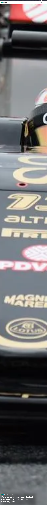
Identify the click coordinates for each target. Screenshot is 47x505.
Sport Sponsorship (33, 503)
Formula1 (20, 503)
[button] (44, 2)
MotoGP (23, 503)
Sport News (27, 503)
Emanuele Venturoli (5, 503)
